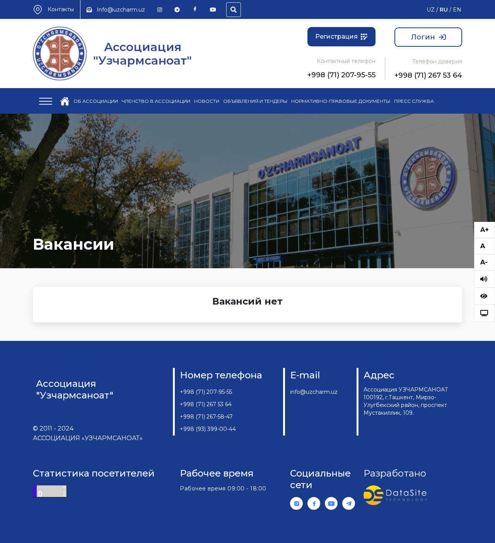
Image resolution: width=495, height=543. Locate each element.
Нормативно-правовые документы (340, 101)
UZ (431, 9)
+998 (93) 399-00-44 (208, 429)
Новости (206, 101)
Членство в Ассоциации (156, 101)
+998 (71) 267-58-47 (206, 416)
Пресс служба (414, 101)
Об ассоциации (95, 101)
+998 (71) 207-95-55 (341, 75)
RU (444, 9)
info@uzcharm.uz (314, 391)
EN (457, 9)
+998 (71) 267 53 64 (428, 75)
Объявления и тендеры (255, 101)
